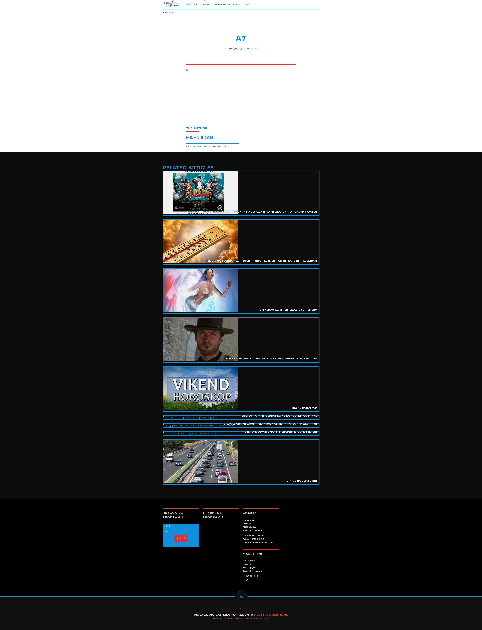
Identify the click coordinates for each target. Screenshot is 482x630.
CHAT (266, 618)
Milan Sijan (232, 48)
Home (165, 12)
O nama (229, 618)
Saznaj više (180, 538)
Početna (218, 618)
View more (241, 193)
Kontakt (256, 618)
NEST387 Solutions (271, 615)
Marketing (242, 618)
